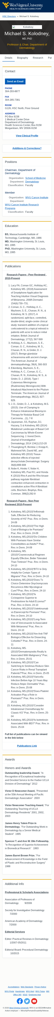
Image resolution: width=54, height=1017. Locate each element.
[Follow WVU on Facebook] (20, 1001)
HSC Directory (9, 16)
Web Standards (27, 987)
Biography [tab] (22, 58)
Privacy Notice (40, 987)
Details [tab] (8, 58)
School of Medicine (35, 178)
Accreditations (14, 987)
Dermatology (32, 181)
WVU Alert (30, 991)
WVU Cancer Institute (36, 197)
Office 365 (17, 995)
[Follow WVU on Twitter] (27, 1001)
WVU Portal (9, 991)
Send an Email (15, 81)
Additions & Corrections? (27, 148)
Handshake (20, 991)
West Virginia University (18, 1008)
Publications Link (27, 746)
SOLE (25, 995)
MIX (47, 991)
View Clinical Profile (27, 135)
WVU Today (40, 991)
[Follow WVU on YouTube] (34, 1001)
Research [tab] (38, 58)
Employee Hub (35, 995)
